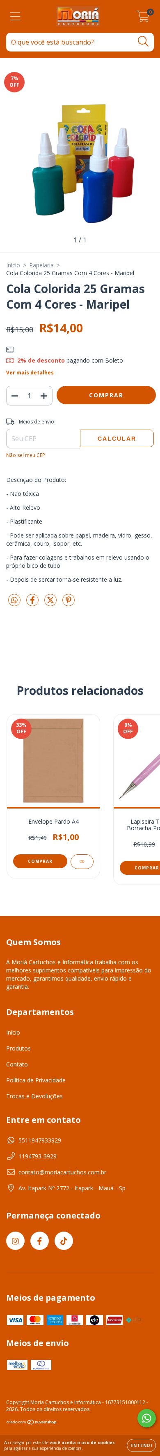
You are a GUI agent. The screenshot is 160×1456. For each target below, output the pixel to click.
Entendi (141, 1445)
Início (13, 265)
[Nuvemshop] (31, 1423)
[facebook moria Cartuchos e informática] (39, 1241)
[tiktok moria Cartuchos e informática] (64, 1241)
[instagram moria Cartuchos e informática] (15, 1241)
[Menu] (15, 16)
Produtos (18, 1048)
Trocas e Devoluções (34, 1096)
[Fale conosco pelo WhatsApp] (146, 1418)
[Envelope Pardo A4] (82, 861)
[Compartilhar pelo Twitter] (51, 603)
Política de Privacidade (36, 1080)
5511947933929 (39, 1140)
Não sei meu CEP (25, 455)
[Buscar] (143, 41)
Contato (17, 1064)
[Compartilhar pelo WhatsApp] (14, 600)
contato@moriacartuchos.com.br (62, 1172)
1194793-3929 (37, 1156)
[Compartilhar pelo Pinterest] (68, 603)
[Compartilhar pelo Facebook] (33, 603)
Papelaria (41, 265)
